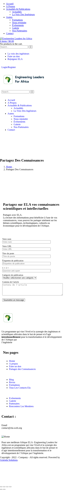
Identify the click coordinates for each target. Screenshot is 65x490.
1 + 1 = (5, 268)
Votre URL (7, 246)
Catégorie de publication (12, 275)
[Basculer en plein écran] (4, 486)
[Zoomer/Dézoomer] (1, 486)
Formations (17, 20)
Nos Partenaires (19, 30)
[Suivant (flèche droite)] (4, 489)
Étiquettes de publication (12, 260)
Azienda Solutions (9, 460)
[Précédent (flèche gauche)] (1, 489)
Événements (18, 25)
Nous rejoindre (19, 22)
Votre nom (6, 239)
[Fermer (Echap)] (10, 486)
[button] (7, 41)
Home (9, 166)
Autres (9, 17)
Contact (9, 33)
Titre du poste (8, 253)
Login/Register (9, 67)
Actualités (17, 12)
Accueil (9, 3)
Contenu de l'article (10, 282)
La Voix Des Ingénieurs (23, 14)
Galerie (15, 28)
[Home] (24, 86)
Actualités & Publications (18, 9)
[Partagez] (7, 486)
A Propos (10, 6)
